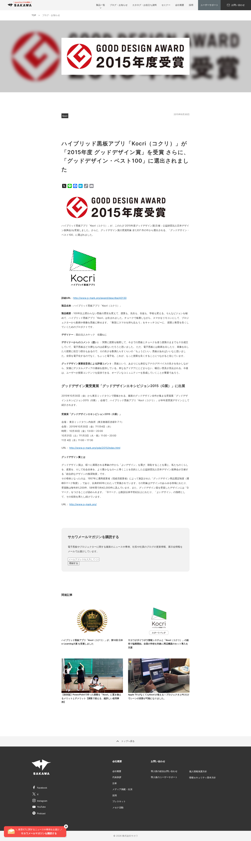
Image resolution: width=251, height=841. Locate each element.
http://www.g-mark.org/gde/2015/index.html (94, 447)
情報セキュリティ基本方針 (202, 777)
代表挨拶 (116, 777)
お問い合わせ (238, 5)
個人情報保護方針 (198, 771)
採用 (191, 5)
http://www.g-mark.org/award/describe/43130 (100, 297)
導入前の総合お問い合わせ (164, 771)
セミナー (166, 5)
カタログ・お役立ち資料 (144, 5)
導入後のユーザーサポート (164, 777)
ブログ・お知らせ (119, 5)
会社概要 (179, 5)
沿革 (114, 783)
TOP (34, 15)
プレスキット (119, 801)
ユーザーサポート (209, 5)
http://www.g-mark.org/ (83, 504)
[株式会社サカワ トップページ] (20, 5)
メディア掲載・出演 (122, 789)
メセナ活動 (117, 807)
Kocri (64, 115)
